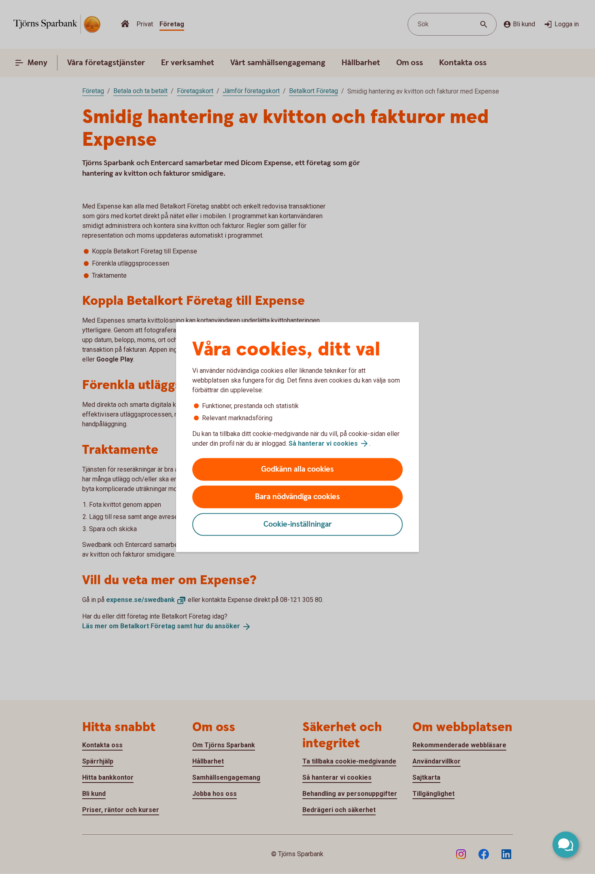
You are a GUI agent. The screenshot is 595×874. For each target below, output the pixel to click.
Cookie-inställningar (298, 524)
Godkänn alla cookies (297, 469)
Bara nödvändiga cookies (297, 497)
